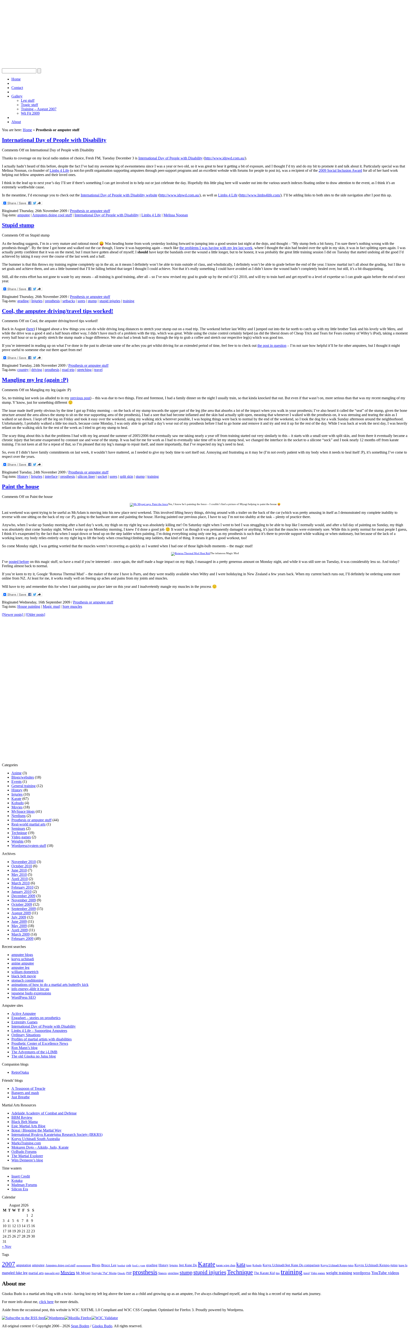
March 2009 (20, 934)
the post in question (271, 345)
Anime (16, 773)
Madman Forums (24, 1185)
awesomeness (83, 1265)
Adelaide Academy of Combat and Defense (44, 1113)
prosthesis (52, 301)
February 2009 (22, 939)
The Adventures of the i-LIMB (34, 1052)
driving (36, 370)
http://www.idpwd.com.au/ (225, 158)
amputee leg (20, 967)
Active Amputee (23, 1014)
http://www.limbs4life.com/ (260, 195)
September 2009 (23, 909)
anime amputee (22, 963)
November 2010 (23, 862)
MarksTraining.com (26, 1143)
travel (98, 370)
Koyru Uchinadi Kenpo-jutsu (376, 1265)
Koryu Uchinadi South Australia (35, 1139)
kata (240, 1264)
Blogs (96, 1265)
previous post (80, 398)
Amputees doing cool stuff (52, 215)
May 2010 (19, 875)
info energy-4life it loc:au (30, 989)
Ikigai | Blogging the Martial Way (36, 1130)
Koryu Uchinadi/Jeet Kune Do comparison (291, 1265)
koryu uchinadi (22, 959)
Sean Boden (80, 1326)
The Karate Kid (264, 1273)
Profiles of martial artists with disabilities (41, 1039)
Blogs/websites (22, 777)
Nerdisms (18, 816)
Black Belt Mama (24, 1122)
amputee (23, 215)
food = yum (138, 1265)
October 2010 (21, 866)
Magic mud (51, 606)
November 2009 (23, 900)
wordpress (361, 1273)
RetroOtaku (20, 1072)
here (30, 329)
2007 (8, 1264)
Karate (16, 799)
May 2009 (19, 926)
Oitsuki (121, 1273)
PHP (129, 1273)
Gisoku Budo (102, 1326)
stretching (84, 370)
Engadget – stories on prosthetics (36, 1018)
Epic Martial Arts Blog (28, 1126)
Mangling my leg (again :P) (35, 380)
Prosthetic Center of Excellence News (39, 1043)
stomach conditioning (27, 980)
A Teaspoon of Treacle (28, 1088)
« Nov (6, 1246)
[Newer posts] (13, 615)
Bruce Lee (108, 1265)
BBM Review (22, 1117)
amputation (23, 1265)
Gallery (17, 96)
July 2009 (18, 917)
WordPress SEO (23, 997)
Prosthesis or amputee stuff (90, 211)
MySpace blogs (23, 811)
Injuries (36, 301)
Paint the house (20, 486)
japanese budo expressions (31, 993)
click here (46, 1302)
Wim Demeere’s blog (27, 1160)
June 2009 (19, 921)
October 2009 (21, 904)
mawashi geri (52, 1273)
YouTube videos (385, 1272)
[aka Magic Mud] (190, 553)
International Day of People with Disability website (119, 195)
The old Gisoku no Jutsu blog (33, 1056)
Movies (17, 807)
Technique (19, 833)
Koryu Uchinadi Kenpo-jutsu (337, 1265)
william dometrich (24, 972)
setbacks (68, 301)
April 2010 (19, 879)
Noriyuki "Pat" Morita (103, 1273)
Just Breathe (20, 1097)
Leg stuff (27, 100)
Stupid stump (18, 225)
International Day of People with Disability (54, 140)
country (23, 370)
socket (102, 476)
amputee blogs (22, 955)
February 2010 (22, 887)
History (22, 476)
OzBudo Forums (24, 1152)
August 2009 (21, 913)
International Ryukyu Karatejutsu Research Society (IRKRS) (56, 1134)
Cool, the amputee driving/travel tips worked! (57, 311)
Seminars (18, 828)
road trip (68, 370)
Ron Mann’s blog (24, 1048)
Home (16, 79)
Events (16, 782)
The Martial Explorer (27, 1156)
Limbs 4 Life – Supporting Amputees (39, 1031)
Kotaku (17, 1181)
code (128, 1265)
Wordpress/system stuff (28, 846)
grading (23, 301)
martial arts (36, 1273)
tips (278, 1273)
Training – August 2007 (38, 109)
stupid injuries (109, 301)
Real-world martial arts (28, 824)
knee (249, 1265)
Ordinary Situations (26, 1035)
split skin (126, 476)
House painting (28, 606)
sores (81, 301)
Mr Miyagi (83, 1273)
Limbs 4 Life (59, 170)
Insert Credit (20, 1176)
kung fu (403, 1265)
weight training (339, 1272)
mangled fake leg (15, 1273)
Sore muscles (72, 606)
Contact (17, 88)
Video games (21, 837)
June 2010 (19, 870)
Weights (17, 841)
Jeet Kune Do (188, 1265)
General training (23, 786)
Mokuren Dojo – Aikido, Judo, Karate (40, 1147)
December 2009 (23, 896)
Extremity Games (24, 1022)
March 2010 (20, 883)
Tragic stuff (29, 105)
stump (92, 301)
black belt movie (23, 976)
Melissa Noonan (175, 215)
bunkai (121, 1265)
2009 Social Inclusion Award (340, 170)
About (16, 122)
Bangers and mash (25, 1093)
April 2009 (19, 930)
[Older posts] (35, 615)
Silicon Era (19, 1189)
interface (51, 476)
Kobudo (17, 803)
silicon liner (86, 476)
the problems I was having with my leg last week (215, 248)
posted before (19, 562)
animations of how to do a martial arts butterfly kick (50, 985)
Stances (162, 1273)
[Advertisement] (144, 35)
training (128, 301)
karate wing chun (225, 1265)
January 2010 (21, 892)
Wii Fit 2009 (30, 113)
